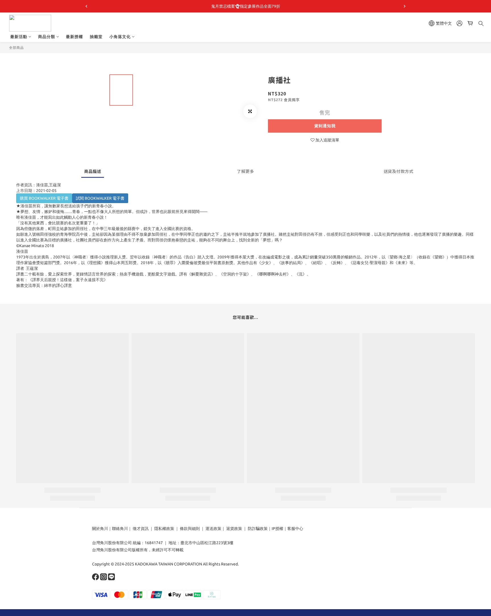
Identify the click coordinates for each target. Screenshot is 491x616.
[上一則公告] (86, 6)
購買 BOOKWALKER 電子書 (44, 198)
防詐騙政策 (257, 528)
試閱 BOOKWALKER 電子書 (100, 198)
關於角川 (100, 528)
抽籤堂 (96, 36)
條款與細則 (190, 528)
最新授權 (74, 36)
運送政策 (213, 528)
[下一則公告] (404, 6)
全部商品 (16, 47)
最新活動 (18, 36)
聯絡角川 (120, 528)
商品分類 (46, 36)
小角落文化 (120, 36)
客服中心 (295, 528)
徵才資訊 (141, 528)
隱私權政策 (164, 528)
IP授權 (277, 528)
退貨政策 (234, 528)
